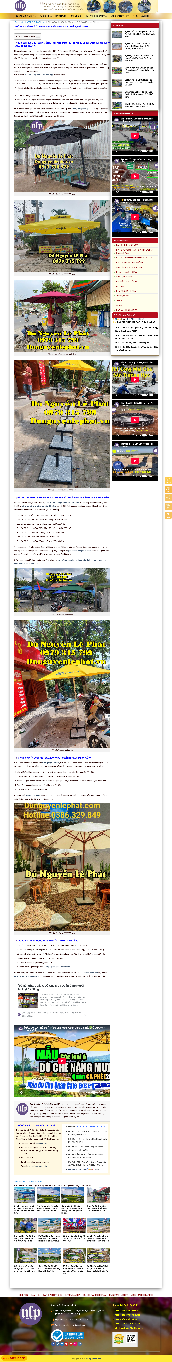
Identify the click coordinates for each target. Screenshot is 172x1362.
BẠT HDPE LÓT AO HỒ (52, 1295)
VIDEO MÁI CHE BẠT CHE (142, 1295)
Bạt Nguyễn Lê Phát (93, 1359)
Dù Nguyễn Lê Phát (50, 763)
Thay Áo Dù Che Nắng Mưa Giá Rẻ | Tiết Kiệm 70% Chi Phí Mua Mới (97, 1208)
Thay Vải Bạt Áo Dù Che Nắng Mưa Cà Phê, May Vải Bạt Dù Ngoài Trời (24, 1238)
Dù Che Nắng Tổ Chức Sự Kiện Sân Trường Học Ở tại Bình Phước (74, 1238)
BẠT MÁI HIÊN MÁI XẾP (126, 310)
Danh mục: (18, 1182)
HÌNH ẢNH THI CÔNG (94, 16)
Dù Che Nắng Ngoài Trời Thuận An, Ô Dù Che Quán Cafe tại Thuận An (97, 1268)
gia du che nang (33, 795)
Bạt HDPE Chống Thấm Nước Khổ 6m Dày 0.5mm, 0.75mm (134, 251)
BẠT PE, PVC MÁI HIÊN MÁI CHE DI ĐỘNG (134, 258)
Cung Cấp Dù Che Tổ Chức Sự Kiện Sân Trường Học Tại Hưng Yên (49, 1268)
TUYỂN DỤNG (76, 16)
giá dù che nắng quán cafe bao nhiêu (63, 502)
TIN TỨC (135, 16)
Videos (119, 305)
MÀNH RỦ (35, 1295)
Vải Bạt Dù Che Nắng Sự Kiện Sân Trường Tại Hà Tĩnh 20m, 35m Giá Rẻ (47, 1208)
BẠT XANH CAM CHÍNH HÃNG (129, 262)
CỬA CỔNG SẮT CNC (125, 277)
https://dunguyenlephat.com (83, 109)
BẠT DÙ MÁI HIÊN (72, 1295)
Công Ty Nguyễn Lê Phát (126, 272)
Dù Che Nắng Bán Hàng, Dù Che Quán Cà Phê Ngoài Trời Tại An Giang (49, 1238)
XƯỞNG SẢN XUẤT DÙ (119, 16)
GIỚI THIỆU (23, 1295)
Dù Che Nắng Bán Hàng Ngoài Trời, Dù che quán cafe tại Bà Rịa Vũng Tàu (98, 1238)
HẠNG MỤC (60, 16)
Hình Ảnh (120, 286)
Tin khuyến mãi (122, 296)
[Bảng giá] (168, 480)
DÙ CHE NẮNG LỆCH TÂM (94, 1295)
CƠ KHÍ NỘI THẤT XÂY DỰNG (129, 267)
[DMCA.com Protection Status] (119, 1339)
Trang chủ (19, 22)
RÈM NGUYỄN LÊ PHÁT (126, 291)
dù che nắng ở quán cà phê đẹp (39, 75)
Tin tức (119, 301)
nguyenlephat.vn (42, 1143)
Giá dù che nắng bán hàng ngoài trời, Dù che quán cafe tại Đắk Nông (24, 1268)
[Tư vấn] (168, 498)
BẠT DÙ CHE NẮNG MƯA (34, 22)
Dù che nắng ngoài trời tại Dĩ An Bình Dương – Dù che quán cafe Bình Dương (24, 1209)
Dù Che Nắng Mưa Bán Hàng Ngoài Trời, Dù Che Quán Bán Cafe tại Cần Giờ (73, 1269)
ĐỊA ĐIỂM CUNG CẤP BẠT (127, 281)
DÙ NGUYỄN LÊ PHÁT (118, 1295)
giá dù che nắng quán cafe (79, 551)
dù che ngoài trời (90, 973)
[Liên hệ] (168, 506)
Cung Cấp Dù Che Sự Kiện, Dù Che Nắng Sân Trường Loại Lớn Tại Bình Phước (71, 1209)
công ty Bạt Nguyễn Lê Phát (26, 976)
